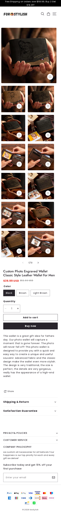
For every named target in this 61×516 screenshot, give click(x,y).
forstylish (34, 509)
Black (9, 293)
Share (10, 391)
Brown (23, 293)
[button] (42, 14)
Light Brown (40, 293)
